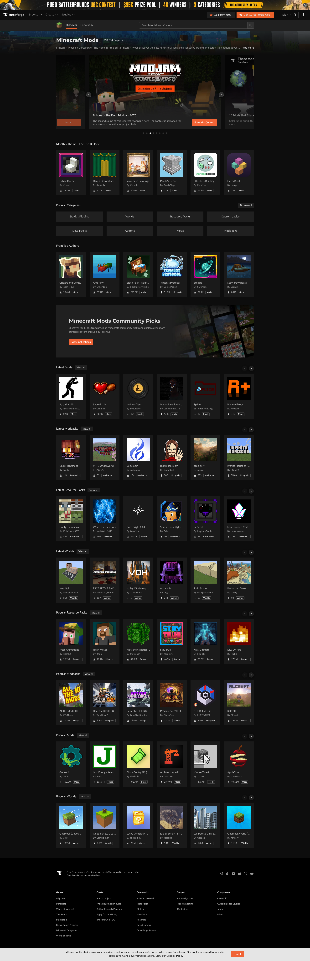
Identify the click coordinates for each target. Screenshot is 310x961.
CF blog (140, 909)
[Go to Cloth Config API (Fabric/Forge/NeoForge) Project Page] (138, 764)
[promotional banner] (155, 5)
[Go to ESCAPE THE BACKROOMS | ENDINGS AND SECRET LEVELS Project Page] (104, 580)
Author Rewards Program (109, 909)
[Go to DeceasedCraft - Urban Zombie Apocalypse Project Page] (104, 702)
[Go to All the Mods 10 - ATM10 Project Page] (71, 702)
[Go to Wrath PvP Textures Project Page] (104, 518)
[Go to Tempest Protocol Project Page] (172, 274)
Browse (33, 14)
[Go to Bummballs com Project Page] (172, 457)
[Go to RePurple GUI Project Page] (205, 518)
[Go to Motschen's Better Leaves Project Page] (138, 641)
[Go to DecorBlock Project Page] (239, 172)
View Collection (196, 122)
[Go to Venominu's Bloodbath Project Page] (172, 396)
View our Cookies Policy (169, 956)
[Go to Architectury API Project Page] (172, 764)
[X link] (246, 874)
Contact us (182, 909)
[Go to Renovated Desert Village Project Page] (239, 580)
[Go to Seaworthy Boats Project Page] (239, 274)
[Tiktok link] (227, 874)
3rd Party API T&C (106, 920)
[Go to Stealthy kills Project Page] (71, 396)
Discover (71, 25)
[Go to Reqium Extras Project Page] (239, 396)
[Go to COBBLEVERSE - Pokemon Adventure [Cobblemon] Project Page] (205, 702)
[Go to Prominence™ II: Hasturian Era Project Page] (172, 702)
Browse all (246, 205)
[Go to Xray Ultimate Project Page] (205, 641)
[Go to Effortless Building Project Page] (205, 172)
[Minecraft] (59, 25)
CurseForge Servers (146, 930)
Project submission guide (109, 904)
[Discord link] (240, 874)
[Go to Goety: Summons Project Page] (71, 518)
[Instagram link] (221, 874)
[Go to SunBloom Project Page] (138, 457)
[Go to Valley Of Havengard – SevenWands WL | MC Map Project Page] (138, 580)
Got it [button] (237, 954)
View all (81, 367)
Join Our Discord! (145, 898)
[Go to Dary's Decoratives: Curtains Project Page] (104, 172)
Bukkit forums (144, 925)
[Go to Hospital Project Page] (71, 580)
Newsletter (142, 914)
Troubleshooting (185, 904)
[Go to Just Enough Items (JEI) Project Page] (104, 764)
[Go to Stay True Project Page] (172, 641)
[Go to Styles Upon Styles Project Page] (172, 518)
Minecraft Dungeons (66, 930)
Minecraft (61, 904)
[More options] (303, 15)
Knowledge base (185, 898)
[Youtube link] (233, 874)
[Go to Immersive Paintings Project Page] (138, 172)
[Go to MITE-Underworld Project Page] (104, 457)
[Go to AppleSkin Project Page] (239, 764)
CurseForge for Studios (228, 904)
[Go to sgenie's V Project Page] (205, 457)
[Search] (251, 25)
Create (50, 14)
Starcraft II (61, 920)
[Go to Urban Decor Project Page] (71, 172)
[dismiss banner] (305, 5)
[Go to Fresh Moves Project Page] (104, 641)
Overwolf (222, 898)
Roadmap (141, 920)
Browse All (87, 25)
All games (61, 898)
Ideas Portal (142, 904)
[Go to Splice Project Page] (205, 396)
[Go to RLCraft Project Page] (239, 702)
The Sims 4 (61, 914)
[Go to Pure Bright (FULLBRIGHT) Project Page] (138, 518)
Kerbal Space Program (67, 925)
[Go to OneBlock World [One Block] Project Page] (239, 825)
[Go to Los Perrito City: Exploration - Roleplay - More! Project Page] (205, 825)
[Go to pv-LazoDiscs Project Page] (138, 396)
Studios (66, 14)
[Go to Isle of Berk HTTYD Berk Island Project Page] (172, 825)
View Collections (81, 342)
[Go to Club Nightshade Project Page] (71, 457)
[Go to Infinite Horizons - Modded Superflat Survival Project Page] (239, 457)
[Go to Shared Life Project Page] (104, 396)
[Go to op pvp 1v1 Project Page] (172, 580)
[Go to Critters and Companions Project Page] (71, 274)
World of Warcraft (65, 909)
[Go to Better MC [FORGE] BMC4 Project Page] (138, 702)
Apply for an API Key (107, 914)
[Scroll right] (251, 368)
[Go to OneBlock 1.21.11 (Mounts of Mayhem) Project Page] (104, 825)
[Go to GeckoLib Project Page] (71, 764)
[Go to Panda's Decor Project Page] (172, 172)
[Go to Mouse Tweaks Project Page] (205, 764)
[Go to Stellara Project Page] (205, 274)
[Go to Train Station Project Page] (205, 580)
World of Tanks (63, 936)
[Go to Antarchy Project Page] (104, 274)
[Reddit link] (252, 874)
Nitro (219, 914)
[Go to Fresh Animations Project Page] (71, 641)
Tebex (220, 909)
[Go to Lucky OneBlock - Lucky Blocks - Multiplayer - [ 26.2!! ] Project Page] (138, 825)
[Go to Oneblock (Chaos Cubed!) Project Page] (71, 825)
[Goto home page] (14, 14)
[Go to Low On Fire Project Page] (239, 641)
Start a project (104, 898)
